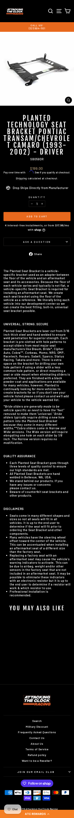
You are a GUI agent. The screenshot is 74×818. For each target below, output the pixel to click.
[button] (37, 814)
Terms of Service (37, 749)
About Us (37, 743)
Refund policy (37, 755)
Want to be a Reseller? (37, 760)
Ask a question (37, 241)
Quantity (37, 197)
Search (37, 721)
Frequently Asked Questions (37, 732)
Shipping (21, 178)
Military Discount (37, 726)
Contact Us (36, 738)
